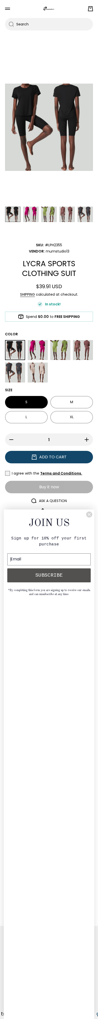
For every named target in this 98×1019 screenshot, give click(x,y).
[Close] (89, 514)
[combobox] (49, 24)
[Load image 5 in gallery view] (85, 214)
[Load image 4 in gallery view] (67, 214)
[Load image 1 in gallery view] (13, 214)
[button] (90, 8)
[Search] (9, 24)
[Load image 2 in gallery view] (31, 214)
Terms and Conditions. (61, 473)
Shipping (27, 294)
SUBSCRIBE (49, 575)
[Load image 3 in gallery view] (49, 214)
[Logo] (49, 8)
